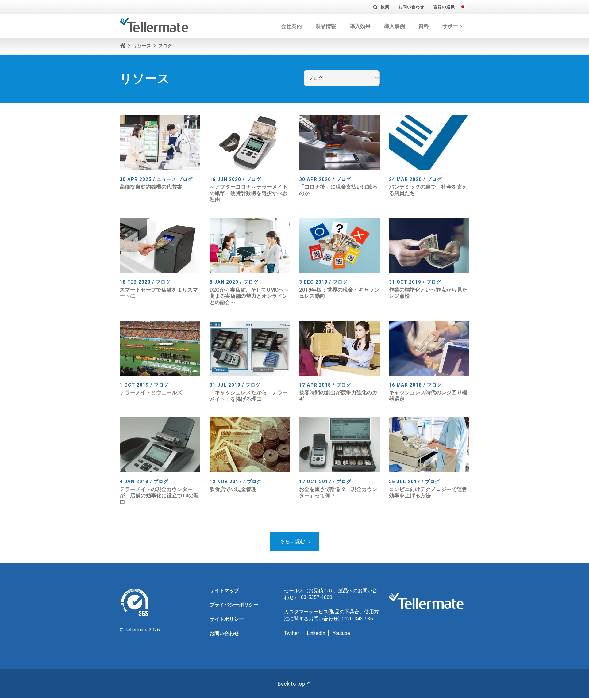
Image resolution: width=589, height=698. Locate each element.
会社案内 (291, 26)
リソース (142, 45)
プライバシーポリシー (234, 605)
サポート (452, 26)
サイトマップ (224, 590)
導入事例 (394, 26)
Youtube (341, 633)
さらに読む (292, 541)
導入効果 (360, 26)
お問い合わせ (411, 7)
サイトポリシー (227, 619)
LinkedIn (316, 633)
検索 (385, 7)
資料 (423, 26)
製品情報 (325, 26)
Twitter (291, 633)
